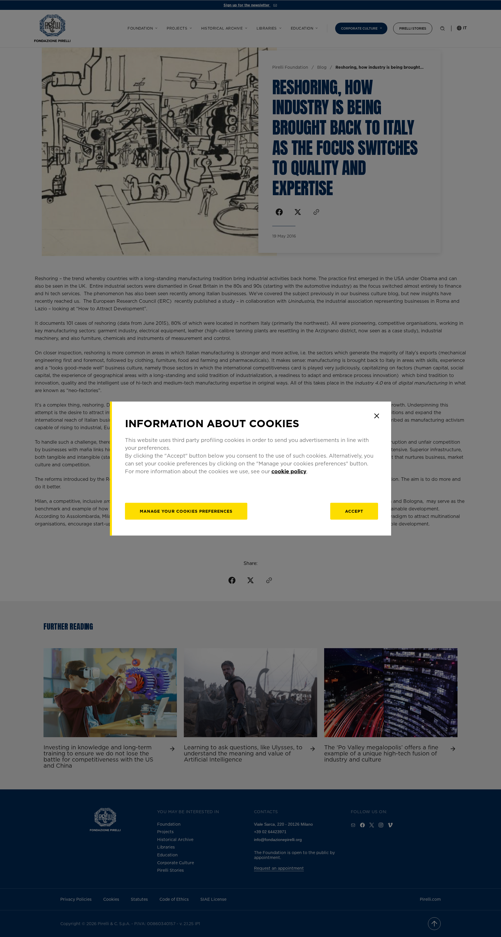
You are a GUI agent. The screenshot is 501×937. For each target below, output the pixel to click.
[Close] (376, 416)
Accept (354, 511)
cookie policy (288, 471)
